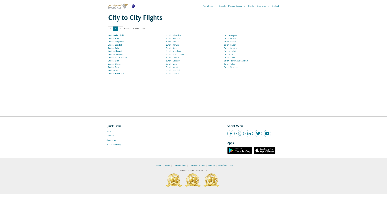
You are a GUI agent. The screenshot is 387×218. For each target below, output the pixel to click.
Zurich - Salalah (230, 48)
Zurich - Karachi (172, 45)
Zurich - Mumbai (173, 70)
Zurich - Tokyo (229, 64)
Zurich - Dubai (114, 67)
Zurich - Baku (113, 39)
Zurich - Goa (113, 70)
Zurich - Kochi (171, 48)
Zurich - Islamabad (173, 35)
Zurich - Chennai (115, 51)
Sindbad (275, 6)
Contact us (111, 140)
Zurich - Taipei (229, 58)
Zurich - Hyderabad (116, 74)
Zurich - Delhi (113, 61)
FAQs (108, 131)
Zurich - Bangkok (115, 45)
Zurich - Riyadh (230, 45)
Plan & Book (209, 6)
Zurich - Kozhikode (173, 51)
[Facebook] (231, 133)
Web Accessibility (113, 145)
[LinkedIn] (249, 133)
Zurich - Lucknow (173, 61)
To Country (158, 165)
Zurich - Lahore (172, 58)
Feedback (110, 136)
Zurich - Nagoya (230, 35)
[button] (110, 28)
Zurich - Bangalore (116, 42)
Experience (263, 6)
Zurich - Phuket (230, 42)
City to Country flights (197, 165)
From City (211, 165)
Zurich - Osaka (230, 39)
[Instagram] (240, 133)
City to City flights (179, 165)
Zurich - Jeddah (172, 42)
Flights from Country (225, 165)
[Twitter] (258, 133)
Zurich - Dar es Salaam (117, 58)
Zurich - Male (171, 64)
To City (167, 165)
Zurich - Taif (228, 54)
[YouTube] (267, 133)
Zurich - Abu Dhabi (116, 35)
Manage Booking (237, 6)
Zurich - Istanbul (173, 39)
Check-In (222, 6)
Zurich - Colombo (115, 54)
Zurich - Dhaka (114, 64)
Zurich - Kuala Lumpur (175, 54)
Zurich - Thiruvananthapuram (236, 61)
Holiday (251, 6)
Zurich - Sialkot (230, 51)
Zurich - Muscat (172, 74)
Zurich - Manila (172, 67)
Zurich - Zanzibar (231, 67)
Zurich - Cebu (113, 48)
